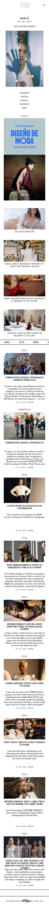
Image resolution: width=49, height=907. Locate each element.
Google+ (4, 905)
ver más (30, 402)
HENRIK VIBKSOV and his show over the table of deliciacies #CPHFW (24, 626)
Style (24, 351)
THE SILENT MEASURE (24, 232)
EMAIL (24, 108)
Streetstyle (24, 410)
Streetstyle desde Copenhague (24, 443)
